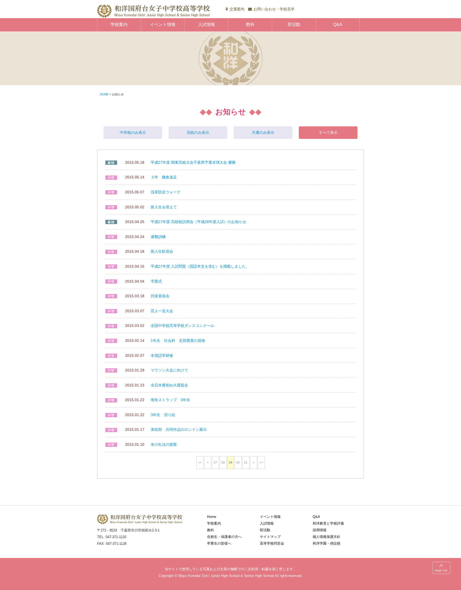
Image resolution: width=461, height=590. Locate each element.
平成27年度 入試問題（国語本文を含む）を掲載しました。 (200, 266)
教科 (250, 24)
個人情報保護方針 (326, 537)
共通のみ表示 (263, 132)
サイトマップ (270, 537)
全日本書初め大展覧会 (169, 385)
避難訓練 (158, 237)
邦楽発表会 (160, 296)
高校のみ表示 (198, 132)
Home (211, 517)
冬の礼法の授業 (164, 444)
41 (246, 462)
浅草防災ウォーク (166, 192)
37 (215, 462)
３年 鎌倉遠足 (164, 177)
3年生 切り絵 (163, 415)
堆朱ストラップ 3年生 (170, 400)
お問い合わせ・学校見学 (274, 9)
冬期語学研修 (162, 355)
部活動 (294, 24)
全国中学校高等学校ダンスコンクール (182, 325)
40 (238, 462)
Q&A (337, 24)
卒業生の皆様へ (219, 543)
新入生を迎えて (164, 207)
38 (223, 462)
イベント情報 (163, 24)
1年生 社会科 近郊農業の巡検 (178, 340)
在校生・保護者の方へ (224, 537)
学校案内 (119, 24)
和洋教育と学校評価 (328, 523)
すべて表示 (328, 132)
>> (261, 462)
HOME (104, 94)
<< (200, 462)
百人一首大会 (162, 311)
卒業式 (156, 281)
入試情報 (206, 24)
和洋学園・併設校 (326, 543)
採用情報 (320, 530)
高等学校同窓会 (272, 543)
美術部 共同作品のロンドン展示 (179, 429)
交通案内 (236, 9)
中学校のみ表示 (133, 132)
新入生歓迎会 (162, 251)
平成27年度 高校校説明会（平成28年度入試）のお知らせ (198, 222)
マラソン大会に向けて (169, 370)
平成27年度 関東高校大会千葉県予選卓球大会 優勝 (193, 162)
